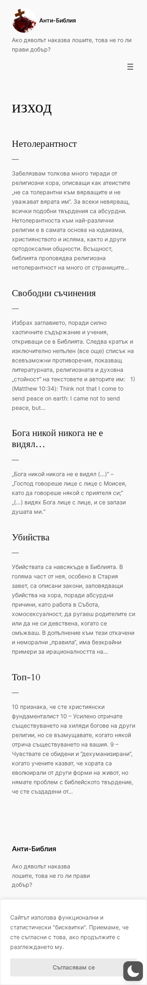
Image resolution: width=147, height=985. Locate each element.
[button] (133, 971)
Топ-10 (26, 677)
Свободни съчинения (54, 293)
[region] (73, 942)
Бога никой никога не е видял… (57, 439)
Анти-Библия (57, 20)
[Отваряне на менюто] (130, 67)
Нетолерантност (44, 144)
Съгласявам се (74, 967)
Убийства (30, 537)
